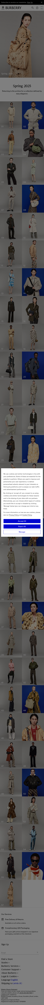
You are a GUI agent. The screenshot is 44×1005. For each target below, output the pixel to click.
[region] (22, 502)
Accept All (22, 521)
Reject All (22, 526)
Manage (22, 532)
